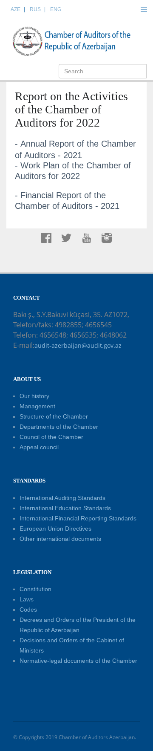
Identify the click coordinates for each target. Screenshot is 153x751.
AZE (15, 9)
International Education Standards (65, 508)
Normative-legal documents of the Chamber (78, 660)
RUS (35, 9)
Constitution (35, 589)
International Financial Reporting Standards (78, 518)
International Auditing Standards (62, 497)
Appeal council (39, 447)
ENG (55, 9)
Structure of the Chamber (54, 416)
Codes (28, 609)
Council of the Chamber (51, 436)
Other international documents (60, 538)
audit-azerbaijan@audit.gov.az (78, 345)
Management (37, 406)
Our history (34, 396)
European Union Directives (55, 528)
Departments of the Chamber (59, 426)
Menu (144, 9)
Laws (27, 599)
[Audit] (79, 41)
